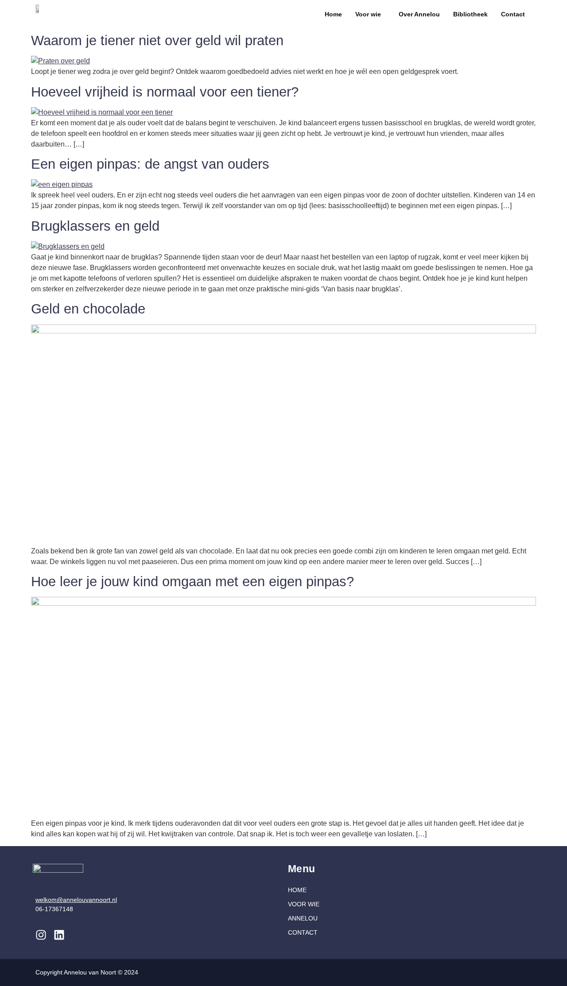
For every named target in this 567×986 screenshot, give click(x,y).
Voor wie (368, 14)
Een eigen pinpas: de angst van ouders (150, 164)
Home (333, 14)
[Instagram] (41, 934)
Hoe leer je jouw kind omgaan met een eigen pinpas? (192, 581)
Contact (513, 14)
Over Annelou (419, 14)
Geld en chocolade (88, 309)
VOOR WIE (303, 904)
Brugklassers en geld (95, 226)
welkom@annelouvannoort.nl (76, 899)
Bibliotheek (470, 14)
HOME (297, 889)
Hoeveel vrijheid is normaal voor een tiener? (165, 92)
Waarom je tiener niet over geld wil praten (157, 40)
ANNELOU (303, 918)
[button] (370, 14)
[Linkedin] (59, 934)
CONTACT (303, 932)
